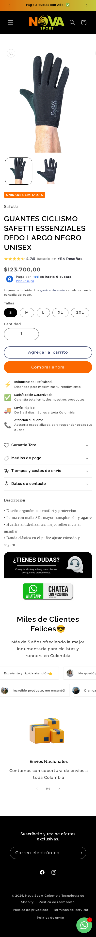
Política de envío (50, 917)
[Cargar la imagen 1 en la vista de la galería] (18, 171)
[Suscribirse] (80, 853)
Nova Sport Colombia (43, 895)
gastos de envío (52, 290)
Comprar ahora (48, 367)
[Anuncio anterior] (9, 5)
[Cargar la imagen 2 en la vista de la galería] (47, 171)
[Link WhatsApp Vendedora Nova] (48, 576)
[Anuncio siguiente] (86, 5)
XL (60, 312)
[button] (10, 22)
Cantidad (12, 324)
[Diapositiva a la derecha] (59, 788)
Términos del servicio (70, 910)
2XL (80, 312)
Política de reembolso (57, 902)
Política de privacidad (30, 910)
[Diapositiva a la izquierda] (37, 788)
